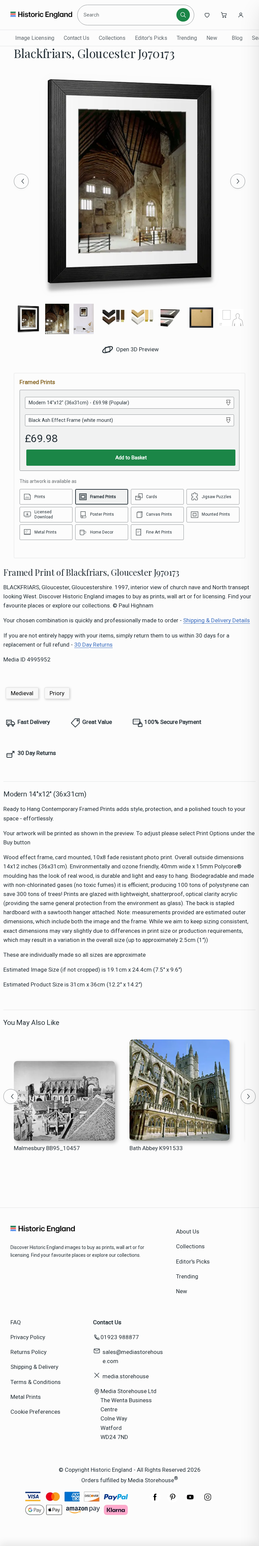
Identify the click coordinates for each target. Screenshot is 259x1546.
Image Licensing (34, 38)
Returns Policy (28, 1352)
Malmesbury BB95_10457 (47, 1148)
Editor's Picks (151, 38)
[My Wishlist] (207, 15)
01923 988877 (119, 1337)
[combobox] (128, 15)
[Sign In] (241, 15)
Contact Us (76, 38)
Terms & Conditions (35, 1382)
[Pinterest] (172, 1500)
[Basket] (224, 15)
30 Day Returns (93, 644)
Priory (57, 693)
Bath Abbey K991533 (156, 1148)
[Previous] (21, 181)
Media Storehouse (151, 1480)
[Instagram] (207, 1500)
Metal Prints (25, 1396)
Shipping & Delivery (34, 1366)
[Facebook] (155, 1500)
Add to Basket (131, 458)
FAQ (15, 1322)
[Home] (41, 14)
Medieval (22, 693)
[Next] (237, 181)
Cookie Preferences (35, 1411)
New (211, 38)
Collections (112, 38)
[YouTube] (190, 1500)
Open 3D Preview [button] (137, 349)
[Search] (183, 15)
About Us (187, 1231)
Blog (237, 38)
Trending (187, 38)
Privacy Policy (27, 1337)
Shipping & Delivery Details (216, 620)
